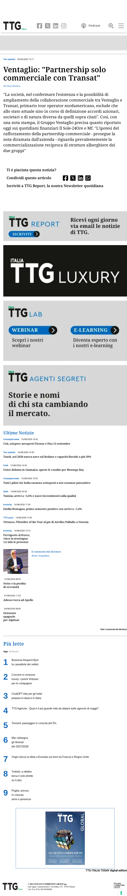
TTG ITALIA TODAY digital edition (106, 870)
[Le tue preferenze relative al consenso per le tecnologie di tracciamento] (121, 893)
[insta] (62, 25)
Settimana (14, 651)
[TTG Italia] (14, 25)
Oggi (5, 651)
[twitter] (47, 25)
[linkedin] (55, 25)
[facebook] (39, 25)
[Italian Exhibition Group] (118, 885)
